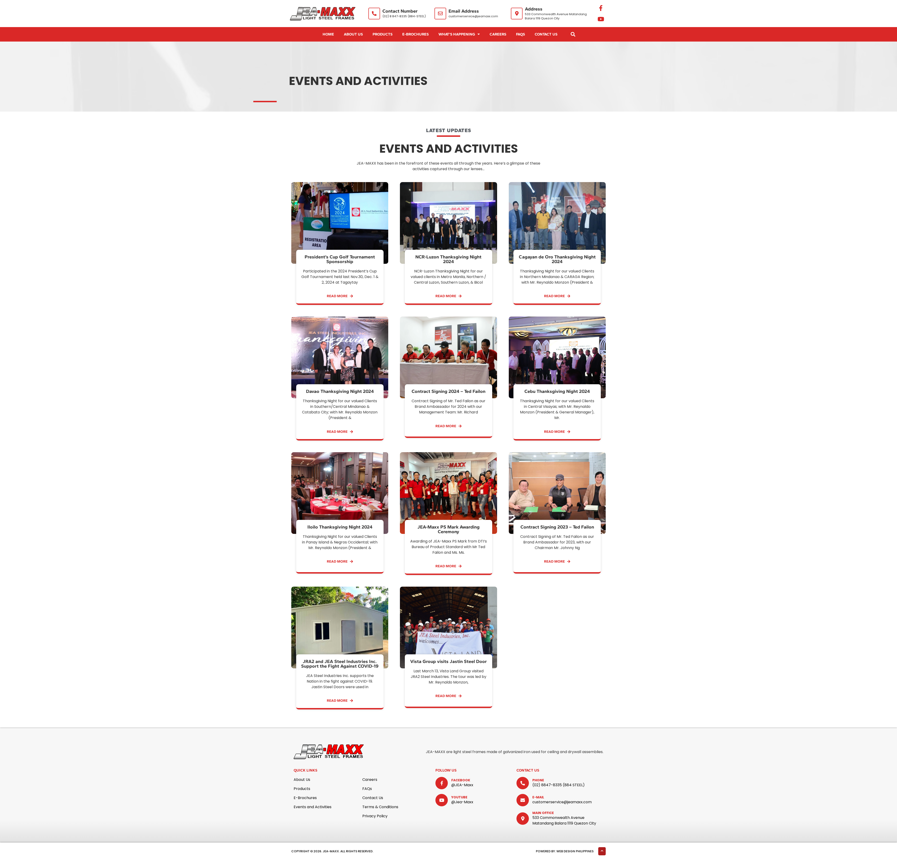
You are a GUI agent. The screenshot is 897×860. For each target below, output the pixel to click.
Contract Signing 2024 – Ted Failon (448, 391)
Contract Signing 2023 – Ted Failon (557, 527)
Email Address (463, 11)
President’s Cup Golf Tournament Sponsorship (340, 259)
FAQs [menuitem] (520, 34)
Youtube (459, 797)
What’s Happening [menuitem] (456, 34)
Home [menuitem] (328, 34)
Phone (538, 780)
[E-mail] (522, 800)
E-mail (538, 797)
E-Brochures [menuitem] (415, 34)
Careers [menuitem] (498, 34)
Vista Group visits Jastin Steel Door (448, 661)
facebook (460, 780)
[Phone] (522, 783)
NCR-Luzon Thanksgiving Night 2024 (448, 259)
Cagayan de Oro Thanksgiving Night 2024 (557, 259)
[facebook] (441, 783)
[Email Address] (440, 13)
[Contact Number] (374, 13)
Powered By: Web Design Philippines (565, 851)
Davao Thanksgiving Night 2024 (340, 391)
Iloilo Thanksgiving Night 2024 (339, 527)
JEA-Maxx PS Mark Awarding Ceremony (448, 529)
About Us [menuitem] (353, 34)
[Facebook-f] (600, 8)
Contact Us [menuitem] (546, 34)
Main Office (543, 813)
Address (533, 9)
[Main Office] (522, 818)
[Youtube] (600, 19)
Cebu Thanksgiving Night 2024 (557, 391)
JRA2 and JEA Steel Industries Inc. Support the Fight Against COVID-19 (339, 664)
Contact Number (400, 11)
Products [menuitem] (382, 34)
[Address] (517, 13)
